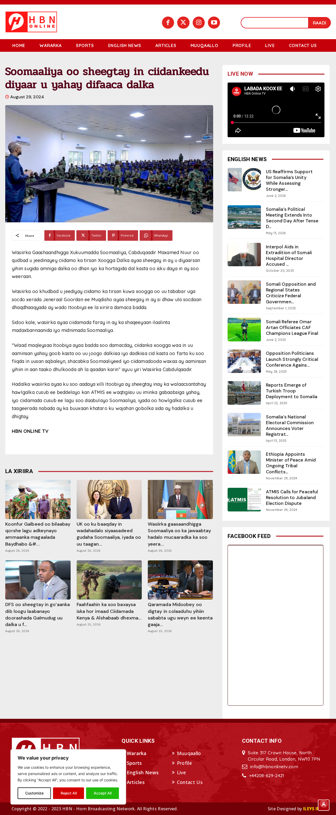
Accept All (103, 793)
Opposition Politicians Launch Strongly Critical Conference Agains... (292, 359)
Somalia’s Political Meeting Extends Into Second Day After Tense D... (292, 217)
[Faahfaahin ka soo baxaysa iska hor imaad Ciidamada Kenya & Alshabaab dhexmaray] (109, 579)
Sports (134, 763)
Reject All (69, 793)
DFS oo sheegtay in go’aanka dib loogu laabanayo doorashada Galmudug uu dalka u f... (37, 614)
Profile (184, 763)
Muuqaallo (189, 753)
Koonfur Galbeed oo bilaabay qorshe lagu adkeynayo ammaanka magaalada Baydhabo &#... (37, 534)
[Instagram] (198, 22)
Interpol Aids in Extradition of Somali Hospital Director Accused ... (289, 255)
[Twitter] (183, 22)
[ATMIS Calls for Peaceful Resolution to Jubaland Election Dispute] (244, 499)
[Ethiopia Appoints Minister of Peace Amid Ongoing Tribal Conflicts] (244, 462)
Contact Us (190, 782)
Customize (34, 793)
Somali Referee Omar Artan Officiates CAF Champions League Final (292, 327)
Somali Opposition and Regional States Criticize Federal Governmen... (291, 292)
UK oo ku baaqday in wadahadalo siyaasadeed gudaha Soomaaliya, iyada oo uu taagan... (109, 534)
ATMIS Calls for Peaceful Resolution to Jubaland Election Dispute (292, 497)
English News (143, 772)
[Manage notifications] (323, 803)
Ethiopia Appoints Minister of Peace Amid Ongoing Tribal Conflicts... (291, 462)
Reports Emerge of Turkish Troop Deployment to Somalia (291, 390)
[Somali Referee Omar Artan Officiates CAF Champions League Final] (244, 329)
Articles (136, 782)
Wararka (137, 753)
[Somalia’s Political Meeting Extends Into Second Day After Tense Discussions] (244, 217)
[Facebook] (168, 22)
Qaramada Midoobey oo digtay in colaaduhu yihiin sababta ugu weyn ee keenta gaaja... (180, 614)
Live (181, 772)
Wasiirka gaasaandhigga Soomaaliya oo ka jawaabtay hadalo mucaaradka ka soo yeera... (179, 534)
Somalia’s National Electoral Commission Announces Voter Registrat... (290, 425)
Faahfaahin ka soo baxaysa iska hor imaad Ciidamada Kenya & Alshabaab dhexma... (109, 611)
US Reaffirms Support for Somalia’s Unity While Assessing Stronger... (289, 180)
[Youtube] (214, 22)
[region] (68, 776)
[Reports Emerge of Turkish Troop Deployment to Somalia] (244, 392)
